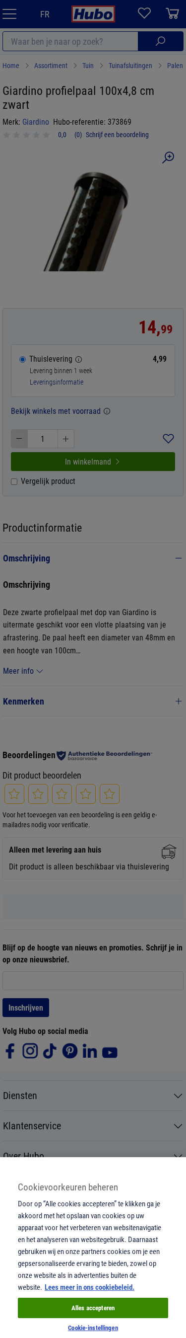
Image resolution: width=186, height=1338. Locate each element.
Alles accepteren (93, 1307)
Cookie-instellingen (93, 1327)
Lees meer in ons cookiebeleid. (89, 1287)
